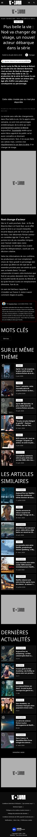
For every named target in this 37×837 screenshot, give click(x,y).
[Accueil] (15, 3)
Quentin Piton (13, 304)
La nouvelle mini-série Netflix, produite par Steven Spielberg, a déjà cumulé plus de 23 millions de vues (25, 549)
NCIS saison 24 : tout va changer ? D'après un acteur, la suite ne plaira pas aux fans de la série (25, 441)
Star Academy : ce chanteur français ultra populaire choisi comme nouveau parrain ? (25, 706)
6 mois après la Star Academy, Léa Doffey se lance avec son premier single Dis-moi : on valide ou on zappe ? (25, 673)
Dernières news (10, 18)
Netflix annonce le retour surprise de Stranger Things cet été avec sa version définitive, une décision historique (25, 515)
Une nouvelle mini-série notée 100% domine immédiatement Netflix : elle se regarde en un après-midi (25, 566)
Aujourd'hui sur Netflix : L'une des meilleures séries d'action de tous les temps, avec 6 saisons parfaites (25, 497)
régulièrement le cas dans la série (15, 144)
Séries (18, 18)
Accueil (3, 18)
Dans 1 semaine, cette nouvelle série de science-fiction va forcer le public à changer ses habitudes (25, 390)
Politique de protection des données (18, 813)
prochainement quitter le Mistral (14, 127)
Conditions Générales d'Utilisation (11, 803)
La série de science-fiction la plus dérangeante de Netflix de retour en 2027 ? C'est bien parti (25, 725)
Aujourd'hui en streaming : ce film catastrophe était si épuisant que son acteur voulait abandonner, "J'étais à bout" (24, 657)
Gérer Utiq (16, 820)
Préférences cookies (26, 820)
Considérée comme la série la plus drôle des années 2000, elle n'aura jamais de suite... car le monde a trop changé (25, 460)
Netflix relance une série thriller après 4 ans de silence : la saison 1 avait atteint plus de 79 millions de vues (25, 584)
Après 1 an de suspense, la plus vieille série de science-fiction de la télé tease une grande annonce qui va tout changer (25, 374)
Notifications (8, 820)
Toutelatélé (16, 130)
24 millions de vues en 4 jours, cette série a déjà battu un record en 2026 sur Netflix (25, 531)
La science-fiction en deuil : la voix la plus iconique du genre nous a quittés (25, 689)
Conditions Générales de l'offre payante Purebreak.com (18, 817)
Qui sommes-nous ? (27, 803)
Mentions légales (17, 807)
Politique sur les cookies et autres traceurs (17, 810)
